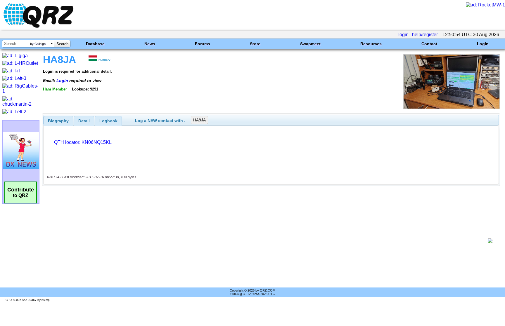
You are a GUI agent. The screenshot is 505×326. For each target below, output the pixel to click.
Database (95, 43)
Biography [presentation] (58, 120)
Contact (429, 43)
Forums (202, 43)
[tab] (58, 121)
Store (255, 43)
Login (483, 43)
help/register (425, 34)
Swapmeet (310, 43)
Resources (371, 43)
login (403, 34)
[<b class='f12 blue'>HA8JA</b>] (451, 107)
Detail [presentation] (84, 120)
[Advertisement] (266, 241)
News (149, 43)
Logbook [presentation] (108, 120)
